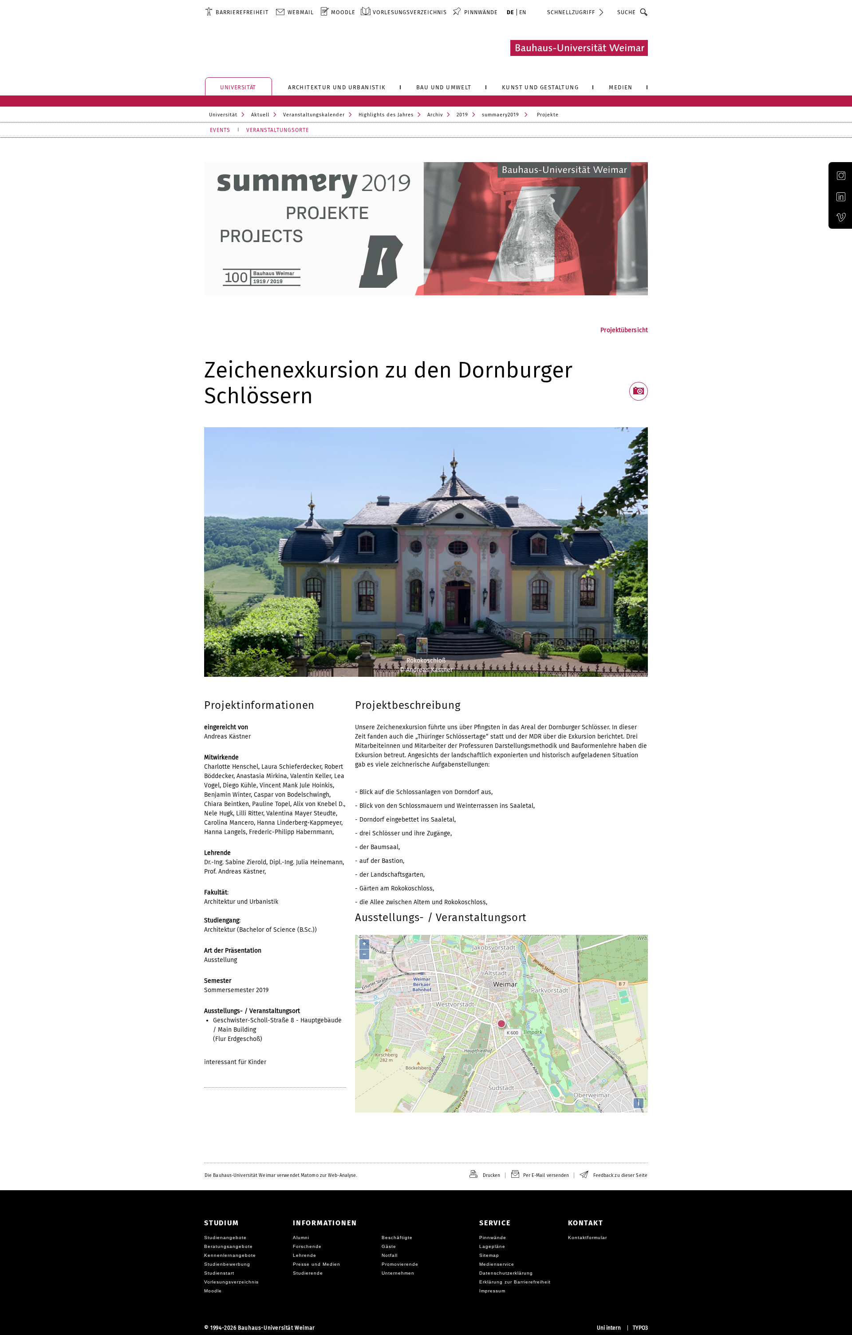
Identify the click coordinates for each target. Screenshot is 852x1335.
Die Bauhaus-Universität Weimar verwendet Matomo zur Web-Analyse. (281, 1175)
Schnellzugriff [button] (571, 12)
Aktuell (260, 115)
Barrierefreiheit (242, 12)
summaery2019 (500, 115)
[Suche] (644, 12)
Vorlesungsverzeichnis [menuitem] (410, 12)
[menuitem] (236, 12)
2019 (462, 115)
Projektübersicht (624, 330)
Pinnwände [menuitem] (481, 12)
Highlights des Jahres (386, 115)
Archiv (435, 115)
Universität (223, 115)
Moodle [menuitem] (343, 12)
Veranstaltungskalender (314, 115)
